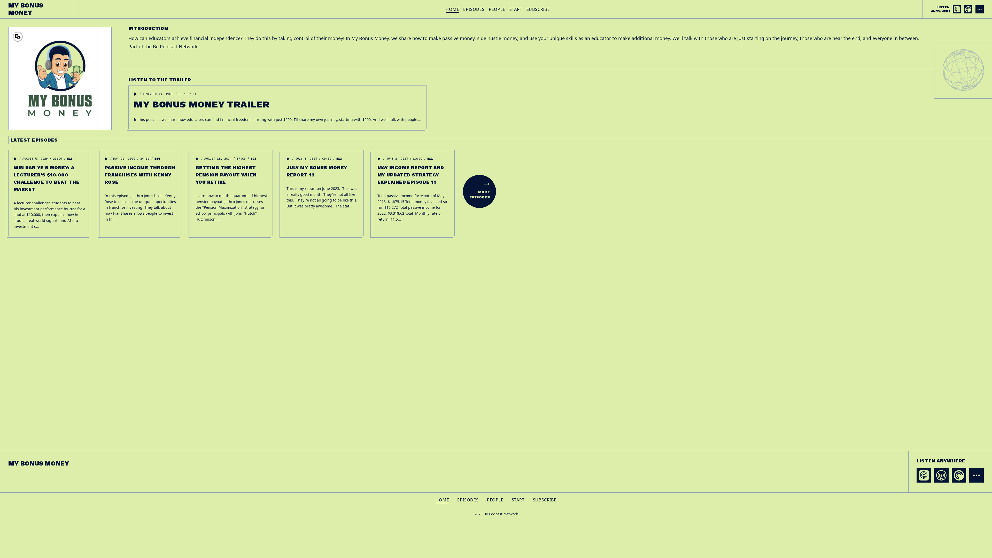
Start (515, 9)
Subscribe (538, 9)
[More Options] (979, 9)
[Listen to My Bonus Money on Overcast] (941, 475)
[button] (135, 94)
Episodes (473, 9)
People (497, 9)
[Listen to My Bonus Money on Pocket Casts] (968, 9)
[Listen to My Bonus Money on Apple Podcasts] (957, 9)
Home (452, 9)
